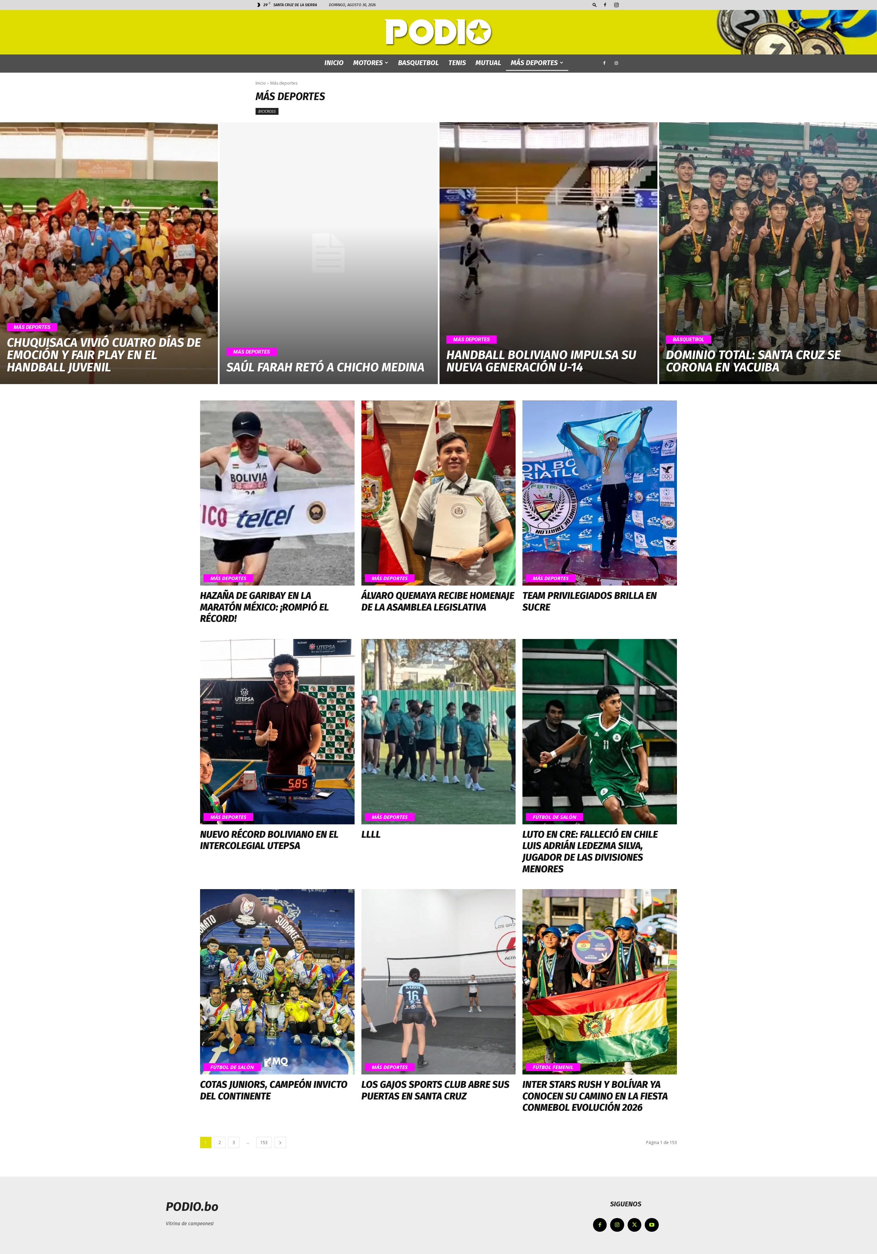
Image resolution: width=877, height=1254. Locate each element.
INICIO (334, 63)
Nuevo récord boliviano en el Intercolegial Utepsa (269, 840)
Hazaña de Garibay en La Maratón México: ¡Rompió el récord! (264, 607)
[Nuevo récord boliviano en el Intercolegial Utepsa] (277, 731)
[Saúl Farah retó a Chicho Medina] (328, 253)
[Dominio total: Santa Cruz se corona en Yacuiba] (768, 253)
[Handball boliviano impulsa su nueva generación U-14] (548, 253)
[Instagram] (616, 5)
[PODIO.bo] (438, 32)
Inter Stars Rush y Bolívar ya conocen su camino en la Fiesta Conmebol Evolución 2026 (595, 1096)
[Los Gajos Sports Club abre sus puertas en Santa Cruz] (438, 981)
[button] (595, 4)
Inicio (261, 83)
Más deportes (534, 63)
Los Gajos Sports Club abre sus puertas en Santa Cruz (435, 1090)
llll (371, 834)
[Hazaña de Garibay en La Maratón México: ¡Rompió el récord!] (277, 493)
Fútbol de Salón (554, 816)
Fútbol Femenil (553, 1067)
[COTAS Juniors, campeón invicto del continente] (277, 981)
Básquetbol (688, 339)
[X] (635, 1225)
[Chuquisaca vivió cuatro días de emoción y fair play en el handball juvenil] (109, 253)
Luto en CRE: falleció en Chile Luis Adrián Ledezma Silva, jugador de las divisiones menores (590, 852)
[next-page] (280, 1142)
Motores (368, 63)
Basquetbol (418, 63)
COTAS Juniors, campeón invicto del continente (273, 1090)
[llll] (438, 731)
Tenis (457, 63)
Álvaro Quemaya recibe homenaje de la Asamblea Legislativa (437, 601)
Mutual (488, 63)
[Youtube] (652, 1225)
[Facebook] (605, 5)
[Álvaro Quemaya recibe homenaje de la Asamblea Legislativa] (438, 493)
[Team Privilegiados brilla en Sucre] (599, 493)
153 (264, 1142)
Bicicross (267, 111)
